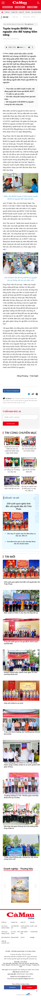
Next (35, 886)
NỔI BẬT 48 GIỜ (12, 498)
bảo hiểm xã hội (15, 402)
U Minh (8, 402)
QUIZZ (22, 937)
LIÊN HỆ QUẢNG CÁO (5, 942)
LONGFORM (33, 931)
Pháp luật (33, 926)
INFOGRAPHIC (5, 937)
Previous (5, 886)
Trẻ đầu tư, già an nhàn (15, 94)
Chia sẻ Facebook (12, 391)
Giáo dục (15, 17)
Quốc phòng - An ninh (24, 927)
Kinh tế (21, 12)
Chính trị (14, 12)
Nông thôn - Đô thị (29, 17)
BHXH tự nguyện (23, 400)
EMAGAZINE (14, 937)
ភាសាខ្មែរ (32, 7)
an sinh (23, 402)
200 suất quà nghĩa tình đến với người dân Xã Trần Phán (19, 506)
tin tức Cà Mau (14, 400)
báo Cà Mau (16, 398)
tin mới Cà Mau (29, 398)
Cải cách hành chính (5, 927)
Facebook (12, 987)
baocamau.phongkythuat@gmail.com (20, 978)
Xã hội (27, 12)
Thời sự (7, 12)
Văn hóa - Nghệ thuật (5, 932)
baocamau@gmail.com (22, 976)
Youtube (29, 987)
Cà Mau (22, 398)
